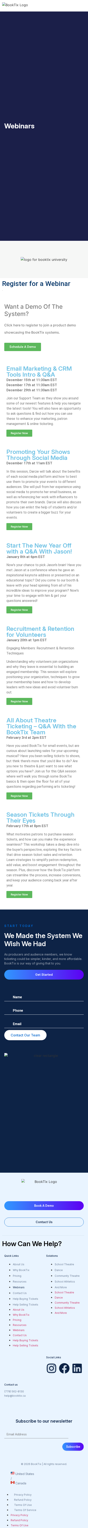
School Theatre (64, 1264)
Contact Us (20, 1293)
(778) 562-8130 (14, 1391)
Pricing (17, 1275)
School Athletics (65, 1281)
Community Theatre (67, 1275)
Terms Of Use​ (23, 1504)
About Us (18, 1264)
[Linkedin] (77, 1368)
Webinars (19, 1287)
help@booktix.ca (15, 1395)
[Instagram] (51, 1368)
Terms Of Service (25, 1510)
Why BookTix (21, 1270)
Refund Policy (23, 1499)
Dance (59, 1270)
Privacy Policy (23, 1494)
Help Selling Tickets (25, 1304)
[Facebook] (64, 1368)
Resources (19, 1281)
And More (61, 1287)
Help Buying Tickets (25, 1298)
